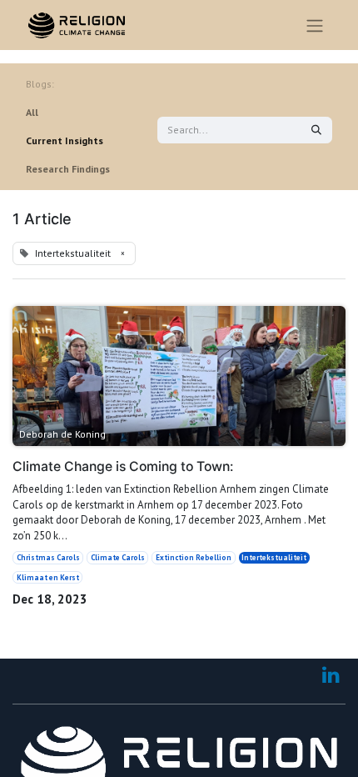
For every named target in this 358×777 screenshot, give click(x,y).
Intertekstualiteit (273, 557)
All (32, 112)
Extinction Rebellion (193, 557)
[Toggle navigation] (314, 25)
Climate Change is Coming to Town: (122, 466)
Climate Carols (118, 557)
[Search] (316, 130)
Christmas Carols (48, 557)
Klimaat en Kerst (48, 577)
